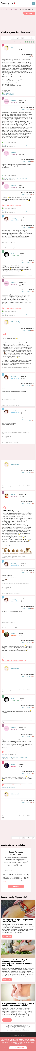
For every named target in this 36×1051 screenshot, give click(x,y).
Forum (2, 9)
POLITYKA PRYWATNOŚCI (20, 1035)
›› (32, 38)
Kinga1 (13, 253)
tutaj (4, 881)
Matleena (13, 100)
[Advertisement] (18, 23)
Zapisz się (16, 886)
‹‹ (12, 38)
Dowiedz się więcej (18, 1043)
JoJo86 (13, 764)
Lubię (28, 56)
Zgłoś (32, 56)
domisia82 (13, 218)
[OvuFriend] (8, 4)
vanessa (13, 494)
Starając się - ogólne (11, 9)
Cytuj (23, 56)
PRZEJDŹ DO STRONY (18, 1047)
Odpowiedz (29, 13)
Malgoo (13, 633)
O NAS (12, 1035)
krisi (12, 47)
